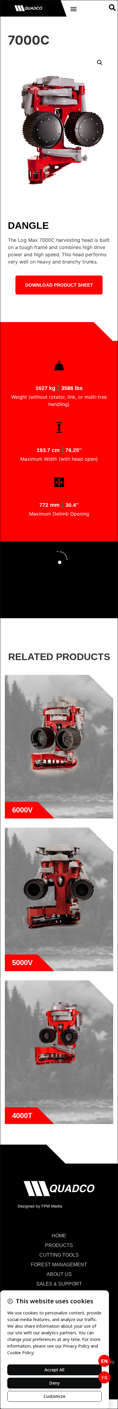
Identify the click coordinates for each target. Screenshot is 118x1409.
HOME (59, 1235)
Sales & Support (59, 1283)
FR (104, 1378)
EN (104, 1361)
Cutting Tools (59, 1255)
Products (59, 1245)
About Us (59, 1274)
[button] (73, 9)
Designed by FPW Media (40, 1206)
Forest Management (59, 1264)
